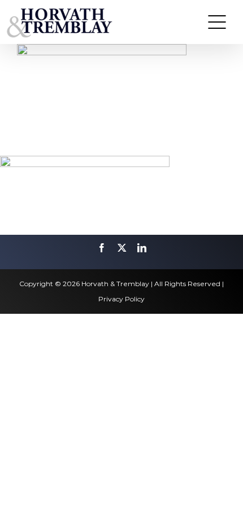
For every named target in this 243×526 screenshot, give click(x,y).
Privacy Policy (121, 299)
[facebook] (101, 247)
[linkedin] (141, 247)
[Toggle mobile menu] (217, 22)
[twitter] (122, 247)
